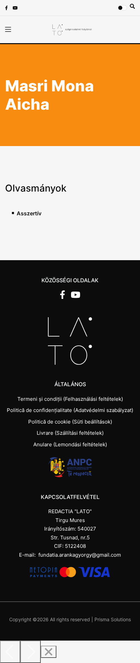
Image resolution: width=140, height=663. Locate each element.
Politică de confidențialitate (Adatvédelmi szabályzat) (70, 410)
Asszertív (29, 213)
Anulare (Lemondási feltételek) (70, 444)
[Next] (30, 652)
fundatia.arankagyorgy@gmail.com (79, 555)
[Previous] (10, 652)
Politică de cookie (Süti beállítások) (70, 421)
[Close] (48, 652)
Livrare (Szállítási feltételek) (70, 433)
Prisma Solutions (112, 619)
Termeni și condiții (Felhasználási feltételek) (70, 399)
